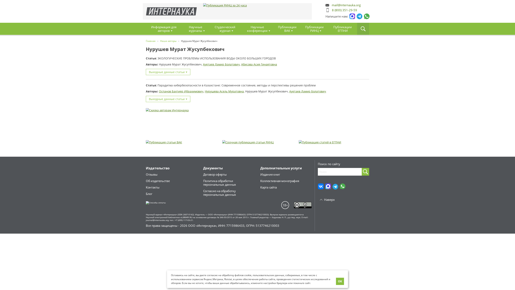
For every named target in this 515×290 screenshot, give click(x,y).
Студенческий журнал (225, 29)
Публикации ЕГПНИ (342, 29)
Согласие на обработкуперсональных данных (219, 192)
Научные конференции (257, 29)
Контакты (153, 187)
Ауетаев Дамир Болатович (221, 64)
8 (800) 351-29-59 (344, 10)
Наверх (329, 200)
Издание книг (270, 174)
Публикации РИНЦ (314, 29)
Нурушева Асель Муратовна (224, 91)
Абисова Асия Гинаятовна (259, 64)
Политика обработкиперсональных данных (219, 182)
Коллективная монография (279, 181)
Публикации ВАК (287, 29)
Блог (149, 194)
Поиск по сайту (329, 164)
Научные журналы (195, 29)
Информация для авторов (163, 29)
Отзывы (151, 174)
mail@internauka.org (346, 5)
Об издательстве (158, 181)
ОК (340, 281)
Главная (171, 11)
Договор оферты (215, 174)
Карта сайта (268, 187)
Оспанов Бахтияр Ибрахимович (181, 91)
